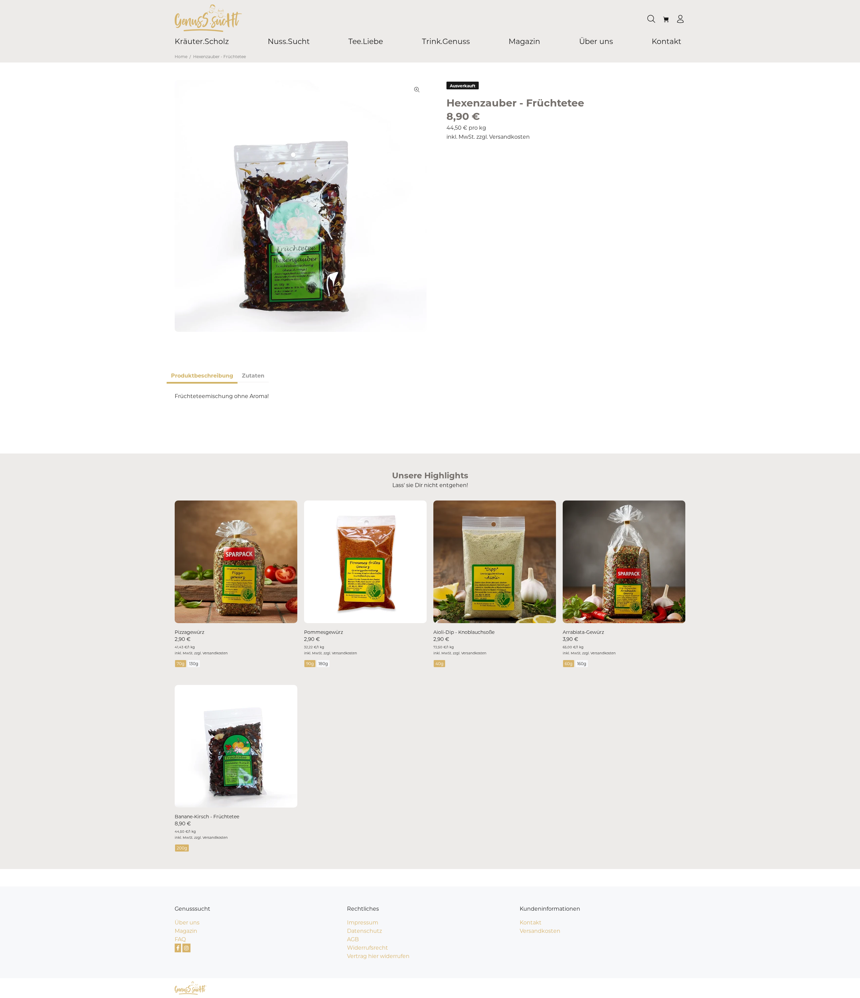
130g (193, 663)
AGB (353, 939)
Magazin (186, 931)
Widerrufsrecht (367, 948)
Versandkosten (509, 137)
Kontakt (531, 922)
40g (439, 663)
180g (323, 663)
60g (568, 663)
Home (181, 56)
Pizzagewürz (189, 632)
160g (581, 663)
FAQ (180, 939)
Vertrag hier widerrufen (378, 956)
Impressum (362, 922)
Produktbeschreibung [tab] (202, 376)
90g (310, 663)
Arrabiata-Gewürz (583, 632)
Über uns (187, 922)
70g (180, 663)
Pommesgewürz (323, 632)
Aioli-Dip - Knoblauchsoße (463, 632)
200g (182, 848)
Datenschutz (364, 931)
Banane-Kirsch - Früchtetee (207, 817)
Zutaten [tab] (253, 376)
